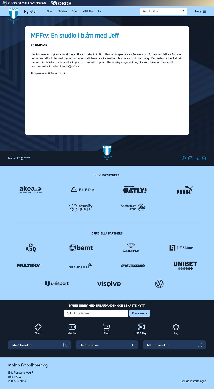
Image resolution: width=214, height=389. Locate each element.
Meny (198, 11)
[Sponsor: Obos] (61, 4)
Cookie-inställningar (193, 381)
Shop (75, 11)
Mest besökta (21, 345)
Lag (100, 11)
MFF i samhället (158, 345)
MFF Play (88, 11)
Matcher (62, 11)
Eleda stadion (89, 345)
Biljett (49, 11)
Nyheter (30, 11)
